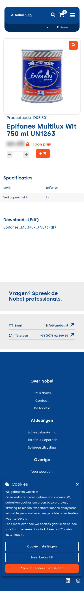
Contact (42, 401)
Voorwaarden (42, 472)
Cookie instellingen (42, 546)
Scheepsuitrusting (42, 447)
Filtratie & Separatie (42, 440)
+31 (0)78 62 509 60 (54, 335)
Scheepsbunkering (42, 432)
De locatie (42, 408)
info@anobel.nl (57, 325)
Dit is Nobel (42, 393)
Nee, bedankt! (42, 557)
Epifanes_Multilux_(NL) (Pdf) (29, 227)
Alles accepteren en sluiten (42, 568)
